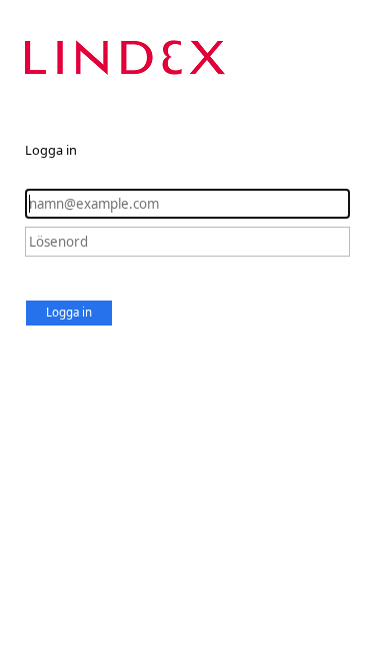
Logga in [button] (69, 312)
